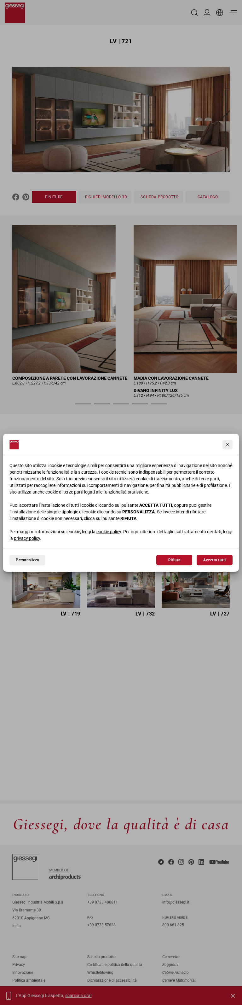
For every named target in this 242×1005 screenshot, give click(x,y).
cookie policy (108, 531)
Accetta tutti (214, 560)
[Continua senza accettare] (227, 444)
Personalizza (27, 560)
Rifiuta (174, 560)
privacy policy (27, 538)
